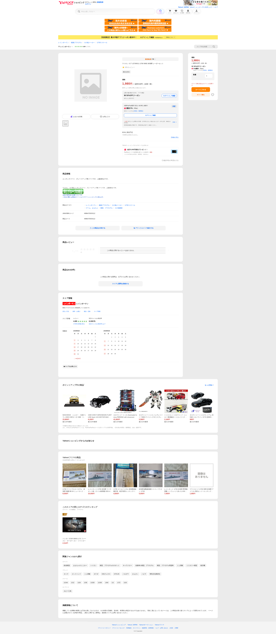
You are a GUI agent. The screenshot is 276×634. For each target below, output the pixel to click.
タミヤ (66, 574)
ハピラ (144, 574)
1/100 (100, 582)
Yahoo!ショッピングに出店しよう (201, 7)
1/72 (118, 582)
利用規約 (129, 628)
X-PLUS (116, 574)
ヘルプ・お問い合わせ (161, 628)
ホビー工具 (67, 591)
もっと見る (208, 385)
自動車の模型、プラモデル (144, 565)
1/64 (106, 582)
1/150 (92, 582)
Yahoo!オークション (146, 625)
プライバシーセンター (118, 628)
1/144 (66, 582)
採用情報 (151, 628)
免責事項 (144, 628)
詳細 (174, 122)
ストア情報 (97, 311)
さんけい (135, 574)
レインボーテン (63, 42)
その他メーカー (89, 42)
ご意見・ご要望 (173, 628)
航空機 (203, 565)
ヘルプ (215, 7)
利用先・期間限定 (138, 111)
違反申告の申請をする (171, 160)
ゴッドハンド (76, 574)
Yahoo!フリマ (159, 625)
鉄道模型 (67, 565)
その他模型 (118, 208)
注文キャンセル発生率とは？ (97, 324)
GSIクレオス (106, 574)
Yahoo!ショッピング (119, 625)
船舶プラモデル (76, 42)
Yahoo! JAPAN (183, 7)
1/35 (85, 582)
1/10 (125, 582)
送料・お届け (76, 311)
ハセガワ (126, 574)
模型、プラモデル (106, 208)
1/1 (113, 582)
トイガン (93, 565)
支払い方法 (66, 311)
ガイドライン (137, 628)
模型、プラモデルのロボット (109, 565)
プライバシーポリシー (104, 628)
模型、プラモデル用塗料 (165, 565)
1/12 (72, 582)
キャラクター (127, 565)
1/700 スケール (102, 42)
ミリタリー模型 (192, 565)
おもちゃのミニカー (80, 565)
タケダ (96, 574)
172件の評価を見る (79, 324)
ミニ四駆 (180, 565)
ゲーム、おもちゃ (92, 208)
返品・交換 (87, 311)
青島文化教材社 (155, 574)
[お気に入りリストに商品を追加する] (212, 94)
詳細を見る (175, 137)
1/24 (79, 582)
